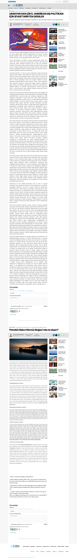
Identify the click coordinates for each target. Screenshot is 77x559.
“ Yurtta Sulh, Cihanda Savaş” (61, 42)
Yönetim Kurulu (46, 546)
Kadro (16, 8)
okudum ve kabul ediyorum (21, 306)
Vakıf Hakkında (26, 546)
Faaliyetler (28, 8)
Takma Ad (12, 289)
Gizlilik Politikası (61, 546)
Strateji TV (35, 8)
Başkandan (32, 546)
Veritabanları (42, 8)
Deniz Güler (60, 71)
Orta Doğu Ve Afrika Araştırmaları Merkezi (23, 327)
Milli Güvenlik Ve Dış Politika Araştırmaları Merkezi (24, 11)
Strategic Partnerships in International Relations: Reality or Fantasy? (62, 54)
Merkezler (21, 8)
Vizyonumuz (38, 546)
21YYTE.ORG (12, 11)
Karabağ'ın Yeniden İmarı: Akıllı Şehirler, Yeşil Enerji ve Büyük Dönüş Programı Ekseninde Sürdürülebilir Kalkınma (62, 66)
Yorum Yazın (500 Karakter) (15, 295)
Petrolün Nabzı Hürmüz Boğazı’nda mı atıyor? (62, 31)
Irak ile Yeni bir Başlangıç (61, 60)
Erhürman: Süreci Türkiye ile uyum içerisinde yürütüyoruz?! (62, 395)
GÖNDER (45, 306)
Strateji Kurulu (53, 546)
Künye (57, 1)
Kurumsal (10, 8)
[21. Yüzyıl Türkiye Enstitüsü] (15, 546)
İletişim (59, 1)
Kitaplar (49, 8)
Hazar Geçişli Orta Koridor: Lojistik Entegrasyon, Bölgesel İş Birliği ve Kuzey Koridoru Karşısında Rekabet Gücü (62, 78)
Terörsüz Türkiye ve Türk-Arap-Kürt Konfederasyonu (62, 37)
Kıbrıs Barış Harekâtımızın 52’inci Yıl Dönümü (62, 84)
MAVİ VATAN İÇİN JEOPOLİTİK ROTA (62, 48)
